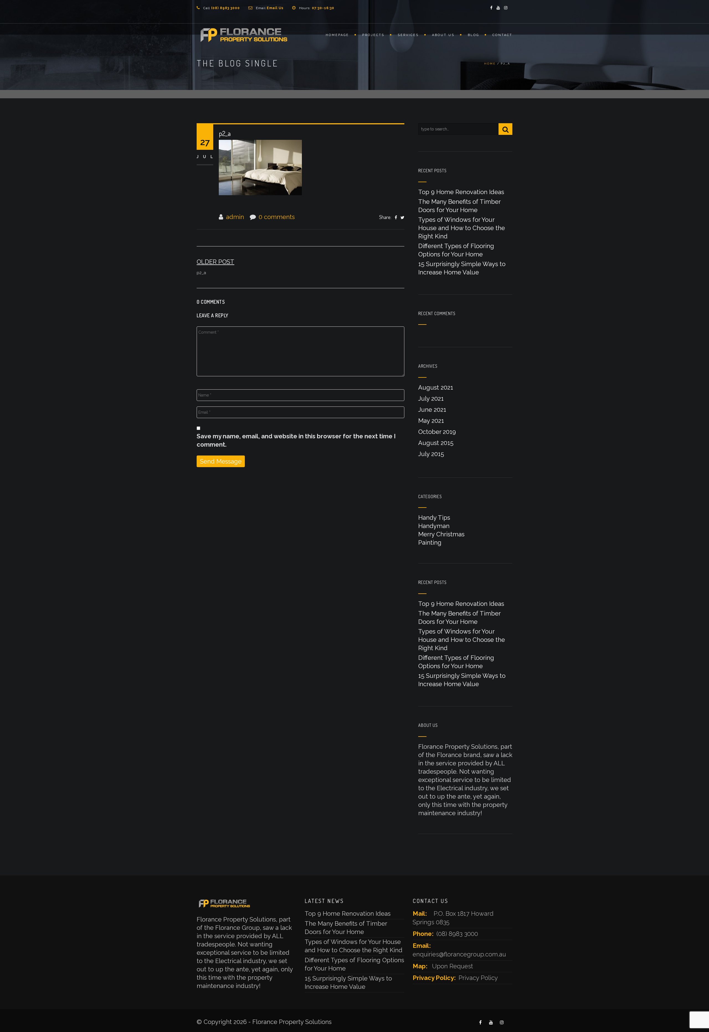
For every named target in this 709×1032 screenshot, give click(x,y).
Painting (429, 542)
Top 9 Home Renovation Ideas (461, 191)
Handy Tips (434, 517)
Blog (473, 35)
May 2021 (431, 420)
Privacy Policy (478, 977)
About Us (443, 35)
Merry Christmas (441, 534)
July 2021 (431, 398)
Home (490, 63)
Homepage (337, 35)
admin (235, 216)
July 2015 (431, 453)
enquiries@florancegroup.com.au (459, 954)
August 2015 (435, 442)
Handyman (433, 525)
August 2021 (435, 387)
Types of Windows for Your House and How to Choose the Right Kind (461, 228)
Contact (502, 35)
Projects (373, 35)
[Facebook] (396, 217)
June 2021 (432, 409)
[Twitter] (402, 217)
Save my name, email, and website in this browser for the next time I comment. (296, 440)
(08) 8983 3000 (457, 933)
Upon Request (452, 966)
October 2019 (437, 431)
